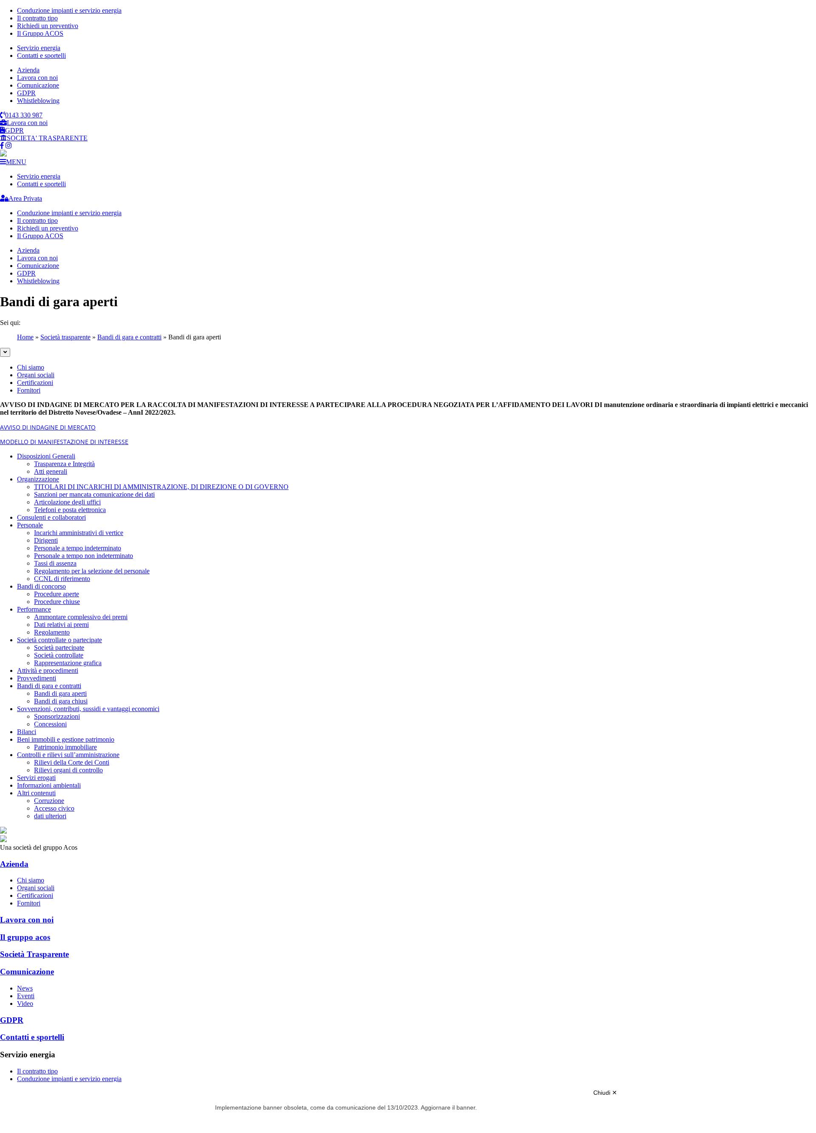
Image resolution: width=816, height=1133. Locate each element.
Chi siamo (30, 367)
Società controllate (58, 655)
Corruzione (49, 800)
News (25, 988)
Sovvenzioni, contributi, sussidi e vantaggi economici (88, 708)
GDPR (26, 93)
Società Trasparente (34, 954)
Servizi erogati (36, 777)
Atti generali (50, 471)
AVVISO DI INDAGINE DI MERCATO (48, 427)
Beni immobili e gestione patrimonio (65, 739)
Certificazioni (35, 382)
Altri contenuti (36, 793)
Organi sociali (35, 375)
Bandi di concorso (41, 586)
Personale (30, 525)
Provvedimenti (36, 678)
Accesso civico (54, 808)
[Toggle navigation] (5, 352)
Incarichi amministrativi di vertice (78, 532)
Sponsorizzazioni (57, 716)
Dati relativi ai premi (61, 624)
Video (25, 1003)
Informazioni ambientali (49, 785)
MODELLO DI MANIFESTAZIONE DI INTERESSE (64, 442)
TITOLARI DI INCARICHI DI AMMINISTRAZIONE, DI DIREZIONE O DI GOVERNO (161, 486)
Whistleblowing (38, 100)
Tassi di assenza (55, 563)
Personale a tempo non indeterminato (83, 555)
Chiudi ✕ (605, 1092)
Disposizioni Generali (46, 456)
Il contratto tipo (37, 18)
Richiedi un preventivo (47, 25)
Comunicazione (38, 85)
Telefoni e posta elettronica (70, 509)
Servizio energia (38, 47)
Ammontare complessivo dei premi (81, 617)
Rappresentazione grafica (68, 662)
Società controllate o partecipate (59, 639)
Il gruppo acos (25, 937)
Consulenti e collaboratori (51, 517)
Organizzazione (38, 479)
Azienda (28, 70)
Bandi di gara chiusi (61, 701)
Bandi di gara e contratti (129, 337)
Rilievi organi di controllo (68, 770)
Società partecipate (59, 647)
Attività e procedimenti (47, 670)
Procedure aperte (56, 594)
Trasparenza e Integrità (64, 463)
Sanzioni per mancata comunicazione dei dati (94, 494)
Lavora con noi (37, 77)
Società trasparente (65, 337)
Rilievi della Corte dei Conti (71, 762)
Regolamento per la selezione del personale (92, 571)
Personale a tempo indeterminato (77, 548)
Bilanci (26, 731)
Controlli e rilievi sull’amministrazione (68, 754)
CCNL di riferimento (62, 578)
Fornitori (28, 390)
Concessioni (50, 724)
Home (25, 337)
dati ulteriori (50, 816)
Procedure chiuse (57, 601)
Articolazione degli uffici (67, 502)
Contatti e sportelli (41, 55)
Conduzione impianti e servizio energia (69, 10)
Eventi (25, 995)
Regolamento (52, 632)
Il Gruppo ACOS (40, 33)
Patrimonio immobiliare (65, 747)
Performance (34, 609)
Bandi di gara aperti (60, 693)
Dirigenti (46, 540)
